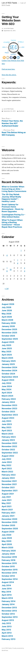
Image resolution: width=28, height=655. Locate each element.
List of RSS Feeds (9, 3)
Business (21, 111)
